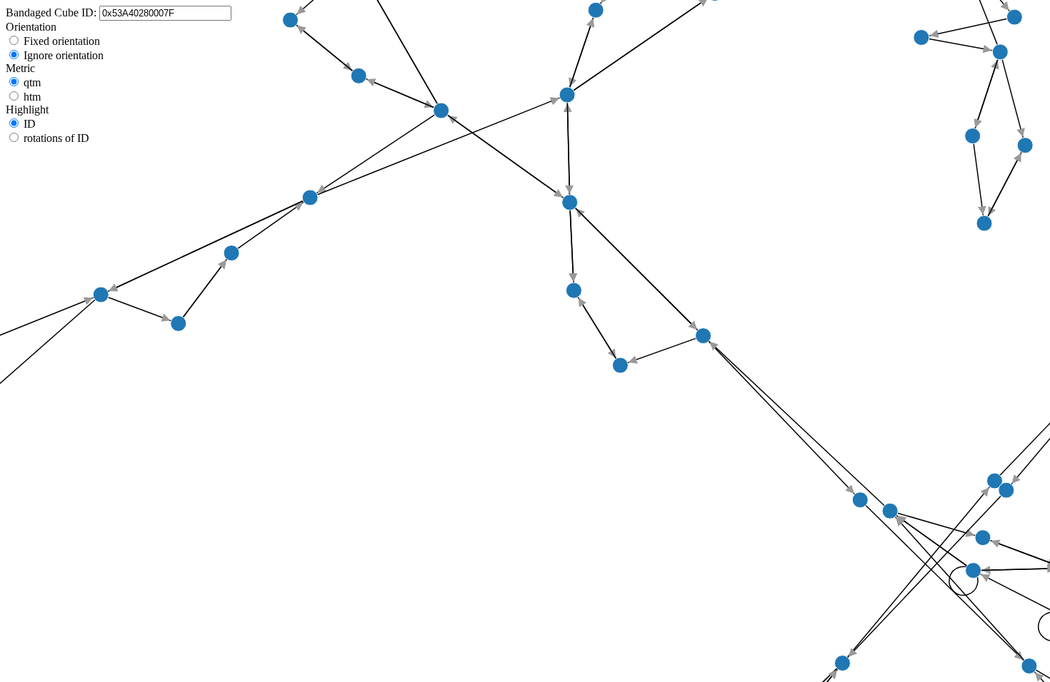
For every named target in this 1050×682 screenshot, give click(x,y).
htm (32, 97)
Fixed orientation (62, 41)
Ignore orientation (64, 55)
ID (30, 124)
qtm (32, 82)
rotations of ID (56, 138)
